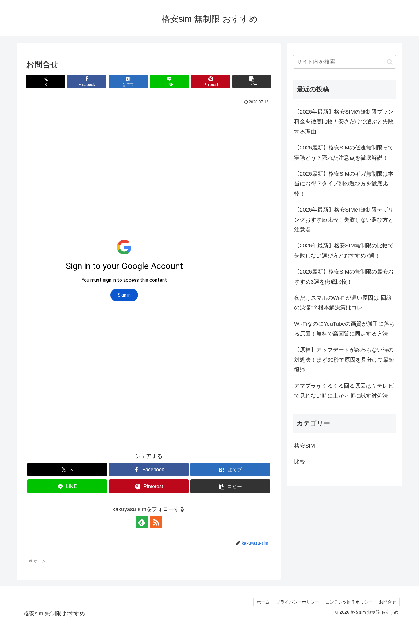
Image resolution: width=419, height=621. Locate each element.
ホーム (263, 602)
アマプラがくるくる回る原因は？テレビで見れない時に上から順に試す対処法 (344, 391)
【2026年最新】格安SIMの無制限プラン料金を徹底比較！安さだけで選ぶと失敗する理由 (344, 122)
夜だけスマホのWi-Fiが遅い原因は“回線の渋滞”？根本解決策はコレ (343, 303)
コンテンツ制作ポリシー (349, 602)
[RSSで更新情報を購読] (156, 522)
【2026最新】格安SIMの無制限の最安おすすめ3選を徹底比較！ (344, 277)
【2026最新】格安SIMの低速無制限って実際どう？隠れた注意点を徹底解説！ (344, 153)
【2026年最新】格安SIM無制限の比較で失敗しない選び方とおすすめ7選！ (344, 250)
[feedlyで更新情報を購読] (142, 522)
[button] (251, 81)
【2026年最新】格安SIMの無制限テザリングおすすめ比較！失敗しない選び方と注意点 (344, 220)
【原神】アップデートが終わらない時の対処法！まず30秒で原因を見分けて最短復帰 (344, 360)
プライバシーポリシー (297, 602)
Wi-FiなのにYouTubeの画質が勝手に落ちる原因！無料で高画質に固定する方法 (344, 329)
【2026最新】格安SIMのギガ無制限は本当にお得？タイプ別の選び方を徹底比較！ (344, 184)
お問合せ (387, 602)
